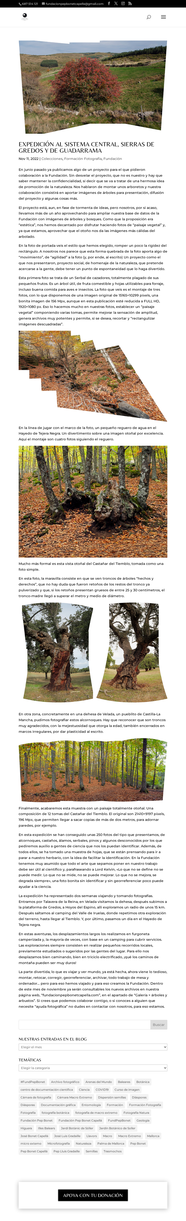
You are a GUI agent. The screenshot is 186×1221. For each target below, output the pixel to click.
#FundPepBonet (33, 1082)
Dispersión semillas (112, 1097)
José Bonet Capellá (34, 1136)
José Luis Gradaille (67, 1136)
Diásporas (28, 1105)
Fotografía (28, 1112)
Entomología (91, 1105)
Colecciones (51, 159)
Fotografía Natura (136, 1112)
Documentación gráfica (58, 1105)
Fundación (112, 159)
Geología (143, 1120)
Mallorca (153, 1136)
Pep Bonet (138, 1143)
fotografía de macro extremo (96, 1112)
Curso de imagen (127, 1089)
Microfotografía (58, 1143)
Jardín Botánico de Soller (117, 1128)
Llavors (91, 1136)
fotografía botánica (55, 1112)
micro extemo (31, 1143)
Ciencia (84, 1089)
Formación (115, 1105)
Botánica (142, 1082)
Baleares (124, 1082)
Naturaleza (83, 1143)
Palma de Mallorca (110, 1143)
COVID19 (102, 1089)
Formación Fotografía (83, 159)
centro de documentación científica (47, 1089)
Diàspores (139, 1097)
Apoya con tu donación (93, 1195)
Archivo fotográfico (65, 1082)
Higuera (26, 1128)
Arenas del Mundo (98, 1082)
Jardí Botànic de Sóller (77, 1128)
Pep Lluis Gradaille (67, 1151)
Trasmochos (113, 1151)
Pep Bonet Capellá (34, 1151)
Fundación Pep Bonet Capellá (80, 1120)
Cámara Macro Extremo (74, 1097)
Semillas (92, 1151)
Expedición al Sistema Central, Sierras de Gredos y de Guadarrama (87, 147)
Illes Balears (46, 1128)
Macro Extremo (129, 1136)
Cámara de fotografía (36, 1097)
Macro (107, 1136)
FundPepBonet (119, 1120)
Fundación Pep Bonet (37, 1120)
